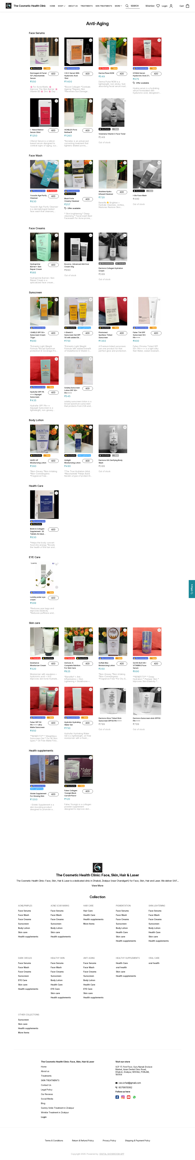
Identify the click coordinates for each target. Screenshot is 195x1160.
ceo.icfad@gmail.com (130, 1083)
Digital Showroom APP (111, 1154)
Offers (191, 587)
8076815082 (125, 1087)
